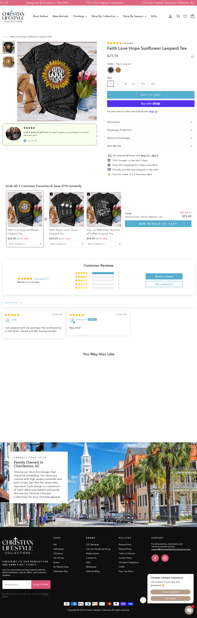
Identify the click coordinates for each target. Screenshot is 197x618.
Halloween (59, 549)
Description (113, 121)
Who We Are (114, 145)
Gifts (154, 16)
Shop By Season (133, 16)
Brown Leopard (118, 70)
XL (133, 83)
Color (119, 63)
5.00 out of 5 (41, 278)
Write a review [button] (164, 276)
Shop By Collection (103, 16)
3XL (153, 83)
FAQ (88, 562)
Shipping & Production (119, 129)
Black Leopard (111, 70)
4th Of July (59, 558)
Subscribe (41, 584)
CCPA (121, 567)
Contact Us (91, 558)
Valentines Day (61, 571)
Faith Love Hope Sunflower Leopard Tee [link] (23, 231)
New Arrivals (60, 16)
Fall (55, 544)
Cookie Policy (125, 558)
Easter (56, 562)
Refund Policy (125, 549)
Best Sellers (40, 16)
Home (5, 36)
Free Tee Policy (126, 571)
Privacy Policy (125, 544)
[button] (114, 43)
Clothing (78, 16)
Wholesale (91, 567)
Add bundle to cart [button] (158, 223)
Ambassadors (92, 553)
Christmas (58, 553)
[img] (12, 314)
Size (109, 77)
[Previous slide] (2, 136)
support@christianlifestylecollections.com (170, 549)
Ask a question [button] (164, 284)
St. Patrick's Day (61, 567)
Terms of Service (127, 553)
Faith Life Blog (93, 571)
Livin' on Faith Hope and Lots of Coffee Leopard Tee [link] (103, 231)
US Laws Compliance (129, 562)
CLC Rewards (92, 544)
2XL (143, 83)
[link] (25, 209)
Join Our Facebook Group (98, 549)
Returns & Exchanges (118, 137)
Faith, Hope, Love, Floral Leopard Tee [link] (63, 231)
